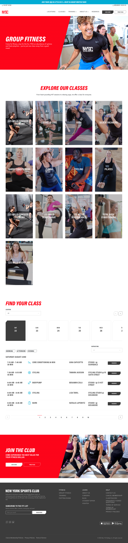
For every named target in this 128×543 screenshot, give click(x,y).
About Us (83, 11)
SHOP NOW (7, 5)
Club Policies (111, 498)
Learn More (12, 235)
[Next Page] (120, 417)
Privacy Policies (113, 511)
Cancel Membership (114, 495)
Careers (86, 495)
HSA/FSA (85, 503)
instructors (95, 346)
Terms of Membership (111, 508)
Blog (84, 498)
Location (8, 309)
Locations (51, 11)
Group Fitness (65, 493)
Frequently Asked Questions (113, 501)
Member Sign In (120, 5)
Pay (51, 2)
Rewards (95, 11)
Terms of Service (113, 505)
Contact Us (111, 493)
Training (71, 11)
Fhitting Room (65, 498)
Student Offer (88, 501)
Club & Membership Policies (14, 538)
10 (88, 417)
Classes (61, 11)
